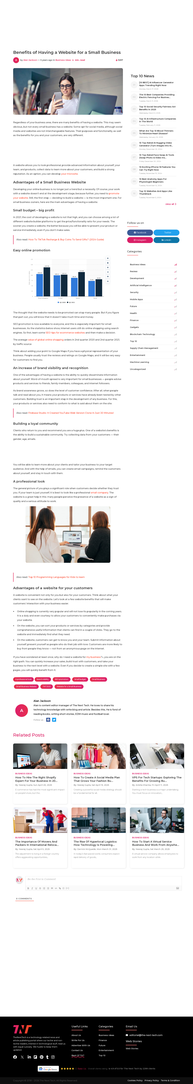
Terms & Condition (170, 1080)
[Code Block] (56, 888)
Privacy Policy (152, 1080)
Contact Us (77, 1050)
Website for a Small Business (69, 686)
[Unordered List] (48, 888)
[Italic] (32, 888)
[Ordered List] (44, 888)
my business (93, 657)
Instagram (140, 240)
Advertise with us (80, 1045)
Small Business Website (26, 686)
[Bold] (28, 888)
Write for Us (77, 1040)
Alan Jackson (30, 60)
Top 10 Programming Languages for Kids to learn (56, 577)
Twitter (167, 232)
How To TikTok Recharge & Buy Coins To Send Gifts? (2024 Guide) (66, 239)
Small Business (98, 679)
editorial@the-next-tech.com (146, 1035)
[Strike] (40, 888)
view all (169, 204)
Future (102, 1045)
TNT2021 (47, 686)
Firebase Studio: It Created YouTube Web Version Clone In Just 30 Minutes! (71, 413)
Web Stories (132, 1048)
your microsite (69, 174)
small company (99, 492)
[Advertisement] (96, 35)
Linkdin (167, 240)
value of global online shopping (45, 339)
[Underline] (36, 888)
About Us (76, 1035)
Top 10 (102, 1055)
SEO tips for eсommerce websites (65, 332)
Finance (103, 1040)
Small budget (80, 679)
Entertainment (106, 1050)
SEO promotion (61, 679)
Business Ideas (63, 60)
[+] (67, 888)
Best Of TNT (77, 1055)
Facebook (141, 232)
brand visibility (43, 679)
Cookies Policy (135, 1080)
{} (64, 888)
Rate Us (82, 1068)
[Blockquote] (52, 888)
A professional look (23, 679)
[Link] (60, 888)
